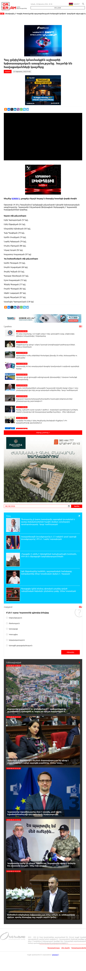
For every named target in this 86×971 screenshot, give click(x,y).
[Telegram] (27, 109)
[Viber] (18, 109)
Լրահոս (8, 326)
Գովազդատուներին (78, 948)
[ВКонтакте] (8, 109)
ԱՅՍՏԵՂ (16, 198)
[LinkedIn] (15, 109)
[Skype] (24, 109)
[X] (12, 109)
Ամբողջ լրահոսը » (43, 432)
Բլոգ (8, 516)
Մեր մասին (65, 948)
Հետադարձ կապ (53, 948)
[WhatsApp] (21, 109)
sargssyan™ (55, 954)
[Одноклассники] (5, 109)
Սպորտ (7, 71)
